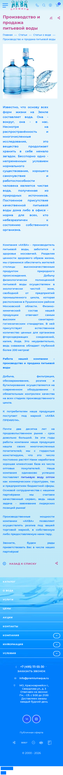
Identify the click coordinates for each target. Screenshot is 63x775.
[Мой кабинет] (50, 5)
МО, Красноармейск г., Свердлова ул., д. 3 (34, 687)
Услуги (8, 599)
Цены (7, 608)
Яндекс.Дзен (36, 719)
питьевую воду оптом (38, 477)
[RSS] (51, 18)
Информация (13, 644)
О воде (8, 590)
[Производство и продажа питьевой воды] (30, 71)
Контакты (10, 626)
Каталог (9, 581)
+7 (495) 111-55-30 (32, 666)
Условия (9, 653)
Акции (8, 617)
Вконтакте (26, 719)
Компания (11, 635)
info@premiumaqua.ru (34, 678)
